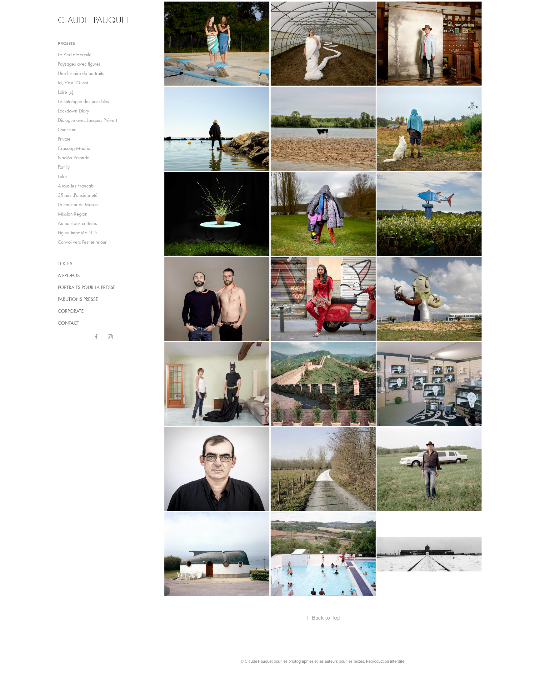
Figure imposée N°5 (78, 233)
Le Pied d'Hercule (75, 54)
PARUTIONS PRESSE (78, 299)
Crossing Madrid (74, 148)
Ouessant (67, 129)
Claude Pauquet (94, 20)
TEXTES (65, 264)
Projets (66, 43)
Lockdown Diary (73, 111)
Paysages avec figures (79, 64)
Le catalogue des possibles (83, 101)
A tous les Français (76, 186)
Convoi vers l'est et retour (82, 242)
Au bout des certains (77, 223)
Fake (62, 176)
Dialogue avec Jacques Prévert (87, 120)
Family (64, 167)
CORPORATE (71, 311)
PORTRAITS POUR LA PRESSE (87, 287)
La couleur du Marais (78, 204)
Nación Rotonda (73, 158)
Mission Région (73, 214)
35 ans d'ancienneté (78, 195)
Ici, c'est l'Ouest (73, 83)
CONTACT (68, 323)
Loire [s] (65, 92)
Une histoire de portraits (81, 73)
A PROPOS (69, 275)
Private (64, 139)
